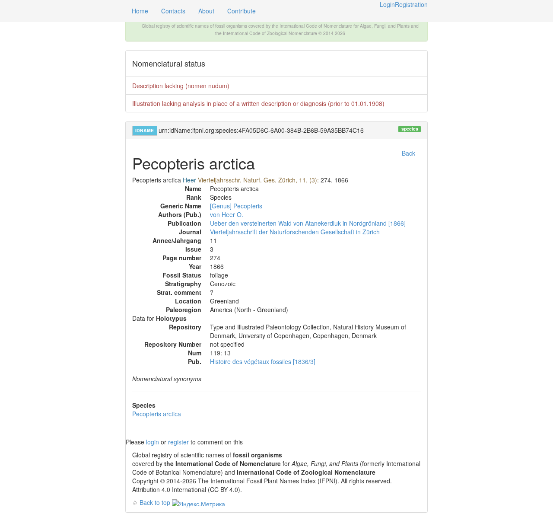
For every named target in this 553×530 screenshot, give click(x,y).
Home (140, 10)
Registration (411, 4)
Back (408, 153)
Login (387, 4)
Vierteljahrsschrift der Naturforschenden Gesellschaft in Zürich (295, 231)
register (178, 441)
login (152, 441)
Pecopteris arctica (156, 413)
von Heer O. (226, 214)
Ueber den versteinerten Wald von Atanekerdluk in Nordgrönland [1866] (308, 223)
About (206, 10)
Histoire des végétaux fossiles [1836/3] (262, 361)
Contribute (241, 10)
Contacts (173, 10)
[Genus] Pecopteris (236, 205)
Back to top (155, 502)
